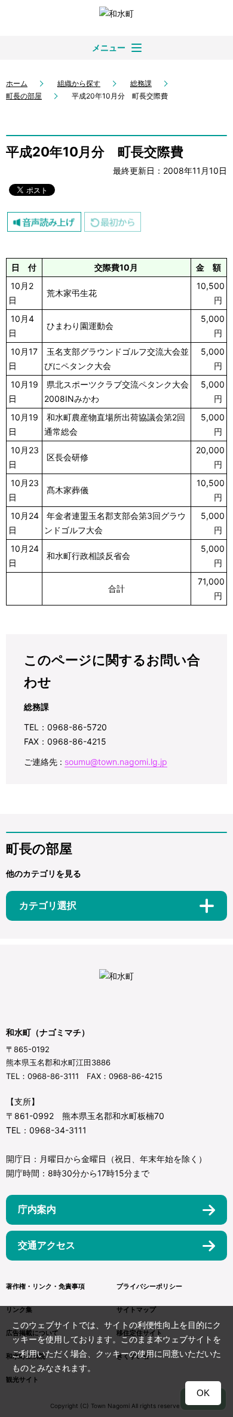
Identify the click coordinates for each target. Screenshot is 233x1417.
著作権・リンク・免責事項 (45, 1286)
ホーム (16, 83)
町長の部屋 (24, 95)
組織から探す (78, 83)
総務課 (141, 83)
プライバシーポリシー (149, 1286)
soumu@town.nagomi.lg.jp (116, 762)
